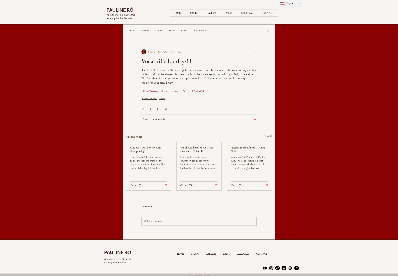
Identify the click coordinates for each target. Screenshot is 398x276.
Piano (184, 30)
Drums (160, 30)
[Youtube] (264, 268)
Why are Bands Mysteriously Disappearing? (145, 149)
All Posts (130, 30)
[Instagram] (271, 268)
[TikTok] (277, 268)
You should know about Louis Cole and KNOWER (196, 149)
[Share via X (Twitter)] (150, 109)
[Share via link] (165, 109)
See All (268, 136)
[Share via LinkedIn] (158, 109)
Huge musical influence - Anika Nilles (248, 149)
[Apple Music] (296, 268)
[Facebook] (284, 268)
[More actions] (255, 52)
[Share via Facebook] (142, 109)
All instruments (200, 30)
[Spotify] (290, 268)
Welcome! (145, 30)
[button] (268, 30)
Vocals (172, 30)
